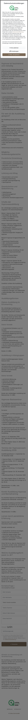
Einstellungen (15, 51)
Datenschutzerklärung (18, 32)
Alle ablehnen (14, 48)
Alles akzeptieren (14, 54)
